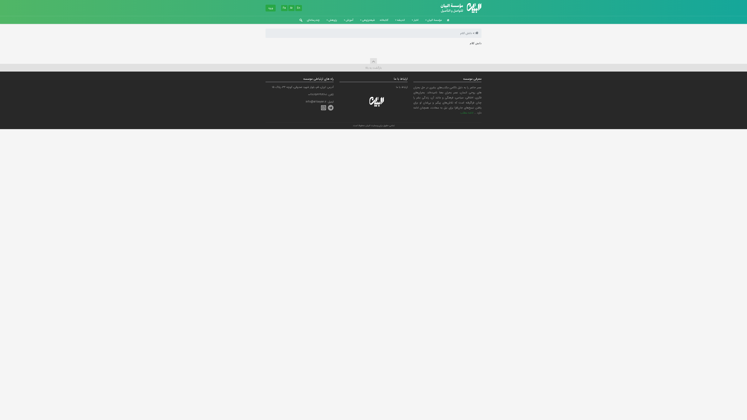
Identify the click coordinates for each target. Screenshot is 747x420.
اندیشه (401, 20)
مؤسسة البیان (434, 20)
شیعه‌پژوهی (368, 20)
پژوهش (332, 20)
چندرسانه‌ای (313, 20)
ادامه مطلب (466, 113)
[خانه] (448, 20)
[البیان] (476, 33)
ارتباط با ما (402, 87)
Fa (284, 8)
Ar (291, 8)
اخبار (416, 20)
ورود (270, 8)
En (298, 8)
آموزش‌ (349, 20)
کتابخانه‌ (384, 20)
